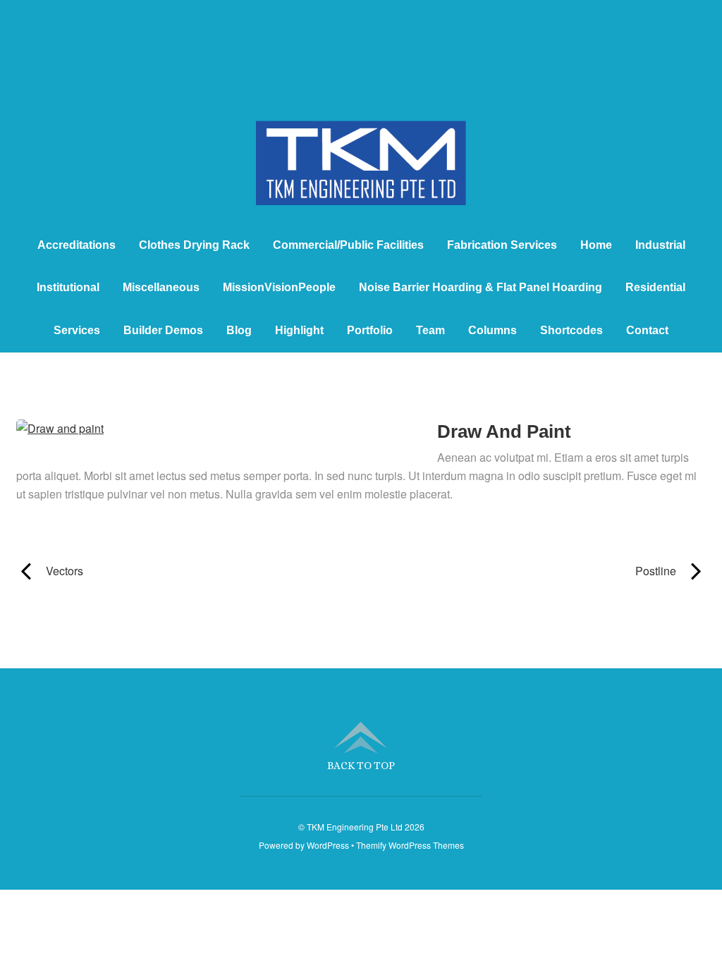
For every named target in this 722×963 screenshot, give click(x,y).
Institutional (68, 287)
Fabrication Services (502, 245)
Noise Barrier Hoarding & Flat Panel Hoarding (480, 287)
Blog (239, 330)
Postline (528, 570)
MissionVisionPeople (279, 287)
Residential (655, 287)
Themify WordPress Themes (410, 845)
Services (77, 330)
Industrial (660, 245)
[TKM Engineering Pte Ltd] (361, 180)
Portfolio (370, 330)
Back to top (361, 765)
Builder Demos (163, 330)
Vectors (49, 570)
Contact (647, 330)
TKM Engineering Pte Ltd (355, 827)
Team (430, 330)
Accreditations (76, 245)
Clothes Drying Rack (194, 245)
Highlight (299, 330)
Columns (492, 330)
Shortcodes (571, 330)
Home (596, 245)
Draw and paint (504, 431)
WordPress (328, 845)
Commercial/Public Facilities (348, 245)
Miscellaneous (161, 287)
